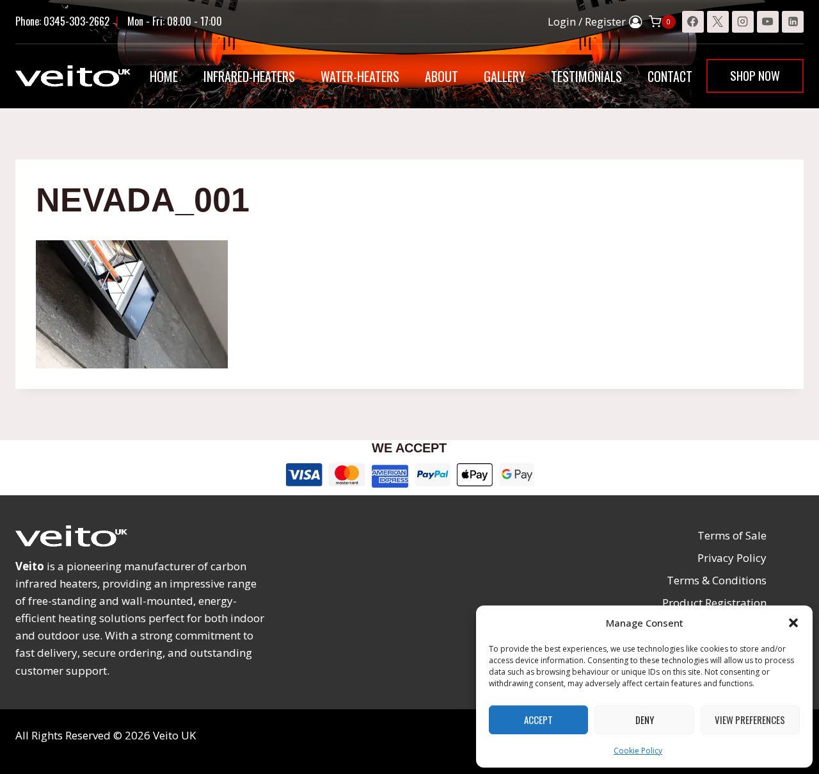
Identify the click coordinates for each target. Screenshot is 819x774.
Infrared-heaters (249, 76)
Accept (538, 719)
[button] (793, 622)
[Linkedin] (793, 22)
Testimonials (586, 76)
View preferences (750, 719)
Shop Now (755, 75)
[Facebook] (693, 22)
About (441, 76)
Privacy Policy (732, 557)
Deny (644, 719)
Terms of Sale (732, 535)
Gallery (504, 76)
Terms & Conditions (717, 580)
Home (164, 76)
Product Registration (714, 602)
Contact (670, 76)
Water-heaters (360, 76)
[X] (718, 22)
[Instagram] (743, 22)
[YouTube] (768, 22)
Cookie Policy (638, 750)
